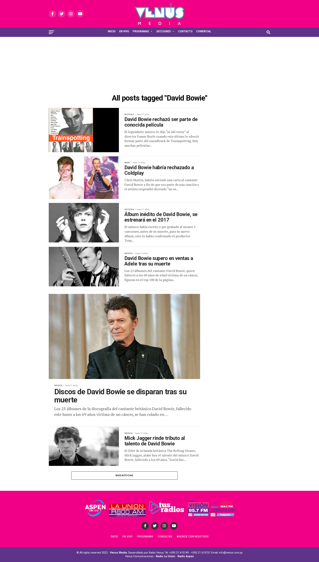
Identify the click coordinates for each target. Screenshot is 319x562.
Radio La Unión (165, 556)
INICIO (112, 31)
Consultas (165, 536)
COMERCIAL (203, 31)
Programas (145, 536)
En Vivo (128, 536)
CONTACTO (185, 31)
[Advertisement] (159, 64)
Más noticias (124, 475)
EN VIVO (124, 31)
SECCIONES (163, 31)
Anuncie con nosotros (193, 536)
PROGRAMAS (141, 31)
